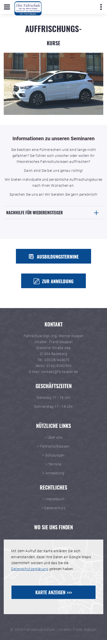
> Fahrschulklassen (53, 446)
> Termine (53, 464)
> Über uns (53, 437)
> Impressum (53, 499)
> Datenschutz (53, 508)
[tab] (53, 212)
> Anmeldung (53, 473)
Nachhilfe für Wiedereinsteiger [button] (34, 213)
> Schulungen (53, 455)
